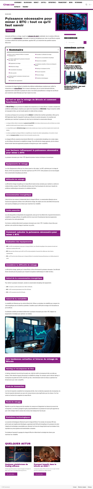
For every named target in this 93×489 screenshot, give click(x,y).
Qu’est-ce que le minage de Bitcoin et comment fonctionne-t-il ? (19, 55)
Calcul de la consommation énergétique (45, 57)
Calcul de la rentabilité (41, 60)
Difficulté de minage (14, 66)
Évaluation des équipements (16, 80)
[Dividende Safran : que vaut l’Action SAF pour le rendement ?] (75, 77)
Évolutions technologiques (42, 78)
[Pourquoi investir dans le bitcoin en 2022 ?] (47, 454)
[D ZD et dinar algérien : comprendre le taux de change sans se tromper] (75, 57)
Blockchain (10, 30)
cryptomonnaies (18, 38)
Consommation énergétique (16, 69)
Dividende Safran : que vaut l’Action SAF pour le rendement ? (74, 88)
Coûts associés (13, 73)
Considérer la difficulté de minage (44, 54)
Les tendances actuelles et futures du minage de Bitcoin (45, 64)
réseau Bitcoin (18, 88)
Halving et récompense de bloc (43, 68)
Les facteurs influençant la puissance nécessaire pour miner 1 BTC (19, 59)
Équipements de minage (15, 63)
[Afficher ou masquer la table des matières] (41, 50)
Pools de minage (40, 75)
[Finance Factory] (8, 4)
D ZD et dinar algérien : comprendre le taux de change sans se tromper (73, 67)
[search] (86, 4)
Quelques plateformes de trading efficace (16, 465)
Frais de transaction (41, 71)
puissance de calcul (33, 36)
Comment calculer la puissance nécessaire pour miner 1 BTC (19, 76)
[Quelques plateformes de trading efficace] (18, 454)
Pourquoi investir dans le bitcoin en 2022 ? (45, 465)
